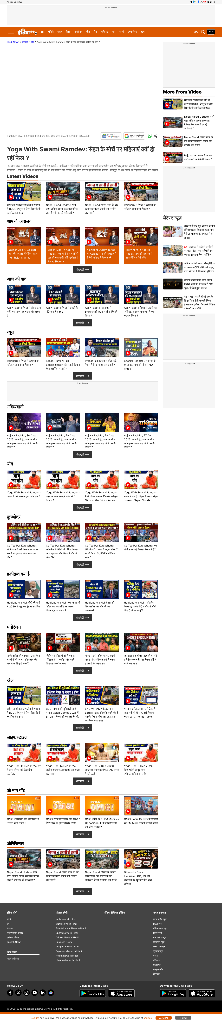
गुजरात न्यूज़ (158, 951)
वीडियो (50, 31)
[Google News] (111, 136)
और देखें (80, 269)
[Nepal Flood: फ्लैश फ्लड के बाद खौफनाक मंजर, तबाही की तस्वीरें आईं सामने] (173, 141)
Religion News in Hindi (67, 946)
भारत (60, 31)
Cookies (35, 1017)
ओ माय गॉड (16, 790)
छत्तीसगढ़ (157, 964)
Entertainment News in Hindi (71, 928)
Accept (163, 1017)
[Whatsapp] (150, 136)
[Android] (194, 1)
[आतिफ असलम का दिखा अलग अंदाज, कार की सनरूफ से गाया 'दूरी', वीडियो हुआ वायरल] (173, 284)
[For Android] (173, 993)
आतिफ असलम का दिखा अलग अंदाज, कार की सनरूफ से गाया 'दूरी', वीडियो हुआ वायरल (198, 283)
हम (8, 923)
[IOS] (191, 1)
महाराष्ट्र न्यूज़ (158, 942)
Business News (64, 942)
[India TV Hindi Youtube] (204, 1)
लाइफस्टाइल (17, 737)
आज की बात (16, 279)
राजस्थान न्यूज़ (159, 946)
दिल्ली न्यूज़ (157, 923)
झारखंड (156, 973)
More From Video (182, 92)
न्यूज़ (10, 332)
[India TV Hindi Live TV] (211, 32)
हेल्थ (142, 31)
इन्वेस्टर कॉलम (13, 937)
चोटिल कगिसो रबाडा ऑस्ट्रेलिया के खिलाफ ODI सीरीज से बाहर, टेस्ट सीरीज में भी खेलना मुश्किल (199, 267)
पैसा (95, 31)
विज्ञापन (10, 928)
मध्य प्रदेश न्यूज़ (159, 937)
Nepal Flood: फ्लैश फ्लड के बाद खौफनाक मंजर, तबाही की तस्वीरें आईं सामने (198, 141)
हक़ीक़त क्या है (18, 574)
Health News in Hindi (67, 955)
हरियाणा (156, 960)
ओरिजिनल (15, 843)
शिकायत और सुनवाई (15, 932)
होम (42, 31)
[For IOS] (202, 993)
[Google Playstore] (92, 993)
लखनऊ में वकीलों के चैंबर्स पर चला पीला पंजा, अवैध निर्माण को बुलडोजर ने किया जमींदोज (198, 250)
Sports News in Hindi (67, 932)
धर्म (113, 31)
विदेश (68, 31)
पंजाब (155, 955)
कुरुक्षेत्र (13, 517)
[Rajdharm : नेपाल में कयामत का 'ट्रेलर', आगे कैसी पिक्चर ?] (173, 157)
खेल (88, 31)
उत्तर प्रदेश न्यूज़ (160, 919)
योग (32, 42)
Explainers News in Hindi (69, 951)
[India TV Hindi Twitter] (201, 1)
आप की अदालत (19, 221)
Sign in (211, 1)
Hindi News (13, 42)
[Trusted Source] (134, 136)
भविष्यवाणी (15, 407)
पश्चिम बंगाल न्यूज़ (160, 928)
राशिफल (104, 31)
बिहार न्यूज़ (157, 932)
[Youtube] (34, 992)
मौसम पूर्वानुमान (13, 958)
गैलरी (121, 31)
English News (14, 942)
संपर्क (9, 919)
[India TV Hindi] (27, 32)
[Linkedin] (42, 992)
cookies (148, 1017)
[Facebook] (10, 992)
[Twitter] (18, 992)
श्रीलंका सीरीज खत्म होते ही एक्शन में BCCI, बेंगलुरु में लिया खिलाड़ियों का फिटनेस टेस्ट (198, 103)
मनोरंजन (78, 31)
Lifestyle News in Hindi (68, 960)
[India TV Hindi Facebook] (198, 1)
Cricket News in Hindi (67, 937)
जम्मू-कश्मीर (158, 969)
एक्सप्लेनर (132, 31)
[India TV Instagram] (26, 992)
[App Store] (121, 993)
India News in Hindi (66, 919)
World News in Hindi (66, 923)
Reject (183, 1017)
